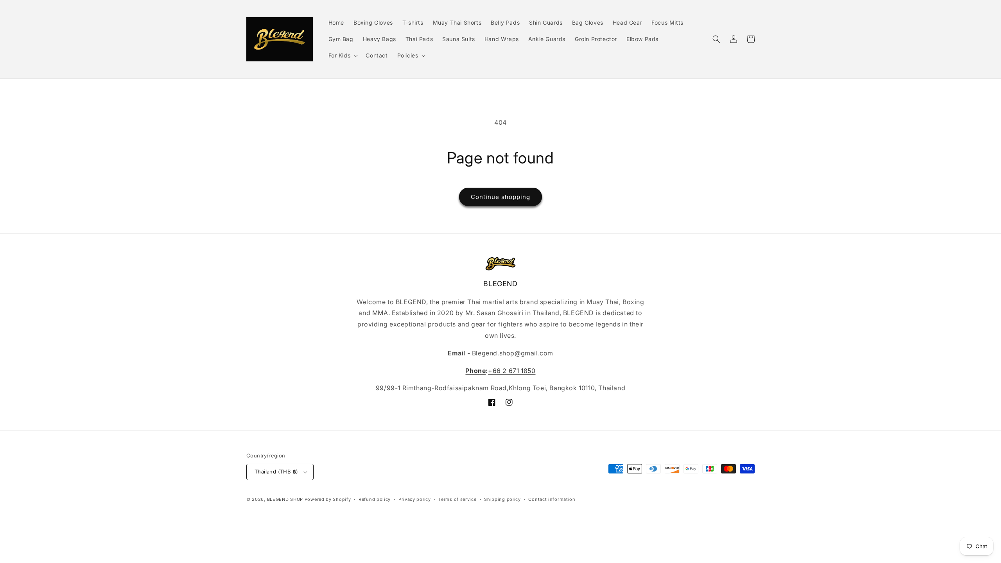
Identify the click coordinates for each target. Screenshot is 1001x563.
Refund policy (375, 499)
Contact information (551, 499)
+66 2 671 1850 (511, 371)
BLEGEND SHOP (286, 499)
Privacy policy (414, 499)
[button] (342, 55)
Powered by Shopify (328, 499)
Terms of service (457, 499)
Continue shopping (500, 197)
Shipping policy (502, 499)
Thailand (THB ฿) (276, 471)
